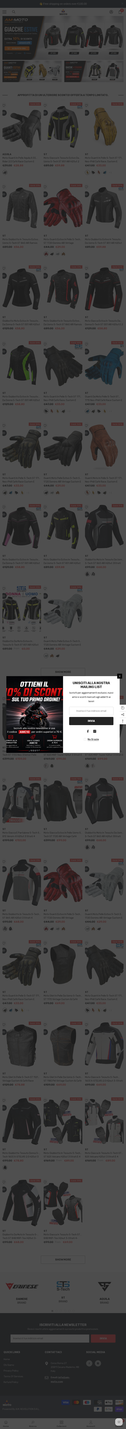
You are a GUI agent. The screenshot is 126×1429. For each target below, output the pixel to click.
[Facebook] (87, 731)
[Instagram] (94, 731)
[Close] (119, 676)
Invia (91, 721)
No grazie (93, 739)
